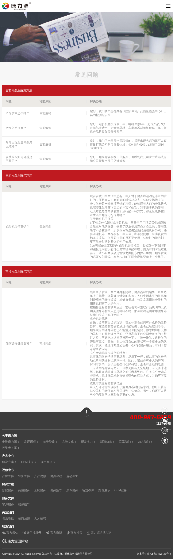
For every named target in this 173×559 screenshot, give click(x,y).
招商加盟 (24, 518)
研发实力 (87, 441)
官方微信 (12, 532)
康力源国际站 (18, 541)
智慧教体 (88, 490)
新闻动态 (106, 441)
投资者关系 (9, 447)
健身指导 (56, 490)
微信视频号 (34, 532)
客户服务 (8, 504)
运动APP (72, 476)
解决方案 (8, 462)
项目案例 (47, 462)
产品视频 (40, 476)
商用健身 (24, 490)
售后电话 (8, 518)
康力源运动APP (101, 532)
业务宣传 (24, 476)
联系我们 (125, 441)
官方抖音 (76, 532)
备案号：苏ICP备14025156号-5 (154, 553)
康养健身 (72, 490)
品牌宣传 (8, 476)
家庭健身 (8, 490)
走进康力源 (9, 441)
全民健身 (40, 490)
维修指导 (24, 504)
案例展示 (104, 490)
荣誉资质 (49, 441)
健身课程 (56, 476)
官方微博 (56, 532)
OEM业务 (27, 462)
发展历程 (30, 441)
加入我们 (144, 441)
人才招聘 (40, 518)
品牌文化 (68, 441)
